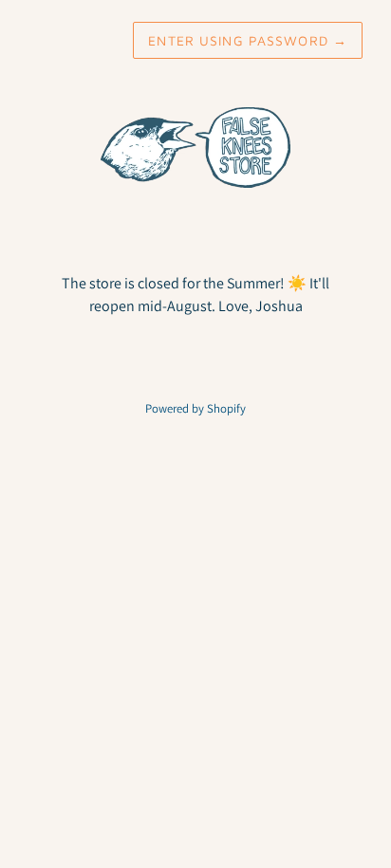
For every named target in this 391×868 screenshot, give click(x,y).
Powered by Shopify (195, 408)
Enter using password (247, 40)
